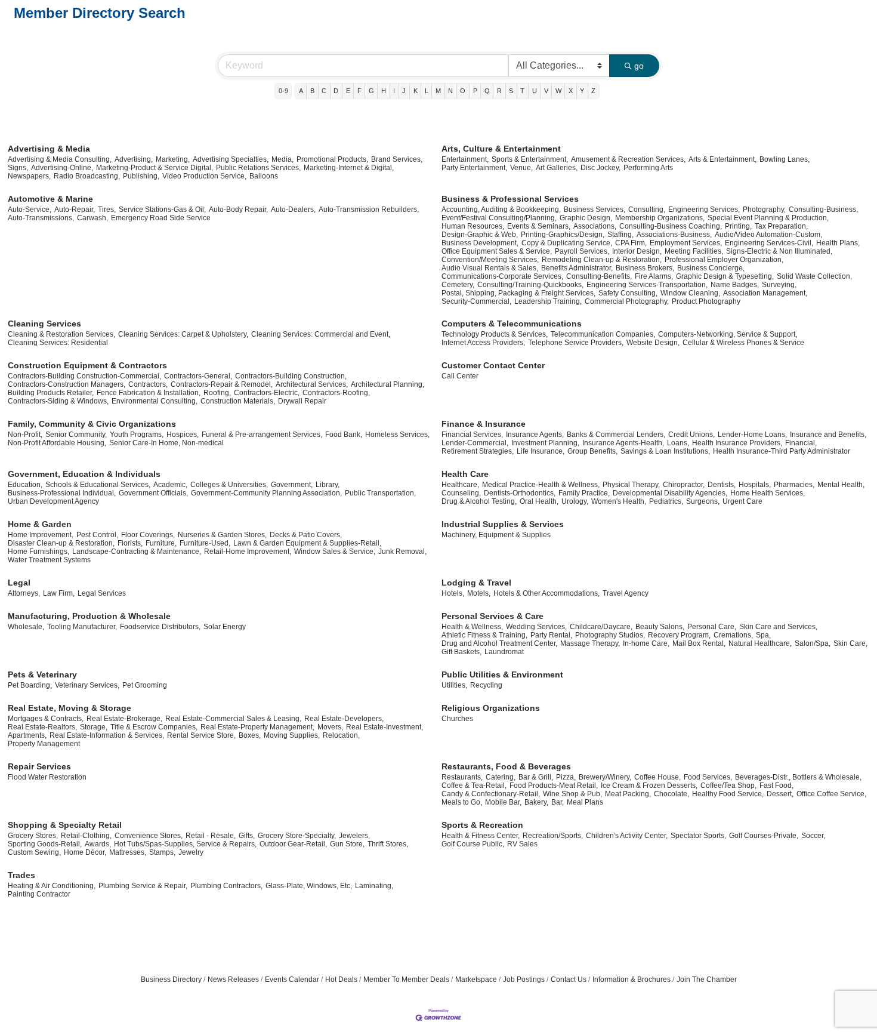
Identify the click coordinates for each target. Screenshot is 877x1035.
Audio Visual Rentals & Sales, (489, 268)
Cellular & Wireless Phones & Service (743, 342)
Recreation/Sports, (553, 835)
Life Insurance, (540, 451)
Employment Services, (686, 243)
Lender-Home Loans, (752, 434)
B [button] (312, 90)
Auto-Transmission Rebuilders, (369, 209)
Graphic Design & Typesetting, (725, 276)
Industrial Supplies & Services (502, 524)
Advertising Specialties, (230, 159)
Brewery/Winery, (605, 777)
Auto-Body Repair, (238, 209)
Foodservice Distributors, (160, 627)
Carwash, (92, 218)
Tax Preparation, (781, 226)
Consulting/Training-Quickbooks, (530, 285)
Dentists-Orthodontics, (519, 493)
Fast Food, (776, 785)
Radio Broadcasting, (87, 176)
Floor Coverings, (148, 535)
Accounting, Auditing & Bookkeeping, (501, 209)
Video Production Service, (204, 176)
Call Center (459, 376)
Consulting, (646, 209)
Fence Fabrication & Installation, (148, 393)
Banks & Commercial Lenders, (616, 434)
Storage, (93, 727)
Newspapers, (29, 176)
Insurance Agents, (535, 434)
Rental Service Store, (201, 735)
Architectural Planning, (387, 384)
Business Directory (171, 979)
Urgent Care (742, 501)
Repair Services (39, 766)
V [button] (546, 90)
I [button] (394, 90)
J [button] (404, 90)
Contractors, (148, 384)
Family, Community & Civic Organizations (92, 424)
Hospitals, (755, 484)
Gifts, (247, 835)
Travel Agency (626, 593)
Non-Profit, (25, 434)
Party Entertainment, (474, 168)
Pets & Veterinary (42, 674)
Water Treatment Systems (49, 560)
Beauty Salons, (659, 627)
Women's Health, (618, 501)
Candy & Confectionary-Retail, (490, 794)
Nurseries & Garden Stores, (222, 535)
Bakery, (536, 802)
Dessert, (780, 794)
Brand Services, (396, 159)
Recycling (486, 685)
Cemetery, (457, 285)
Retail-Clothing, (86, 835)
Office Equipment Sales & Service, (496, 251)
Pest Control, (97, 535)
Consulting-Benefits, (599, 276)
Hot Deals (341, 979)
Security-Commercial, (476, 301)
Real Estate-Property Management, (257, 727)
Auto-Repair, (74, 209)
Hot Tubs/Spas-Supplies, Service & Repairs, (185, 844)
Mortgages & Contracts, (46, 718)
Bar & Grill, (535, 777)
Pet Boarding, (30, 685)
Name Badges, (735, 285)
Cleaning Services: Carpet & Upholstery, (183, 334)
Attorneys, (24, 593)
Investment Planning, (545, 443)
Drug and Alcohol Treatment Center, (499, 643)
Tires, (107, 209)
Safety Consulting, (627, 293)
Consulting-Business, (823, 209)
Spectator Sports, (698, 835)
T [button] (522, 90)
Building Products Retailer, (51, 393)
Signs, (18, 168)
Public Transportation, (380, 493)
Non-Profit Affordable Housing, (57, 443)
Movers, (330, 727)
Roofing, (217, 393)
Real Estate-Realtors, (42, 727)
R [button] (499, 90)
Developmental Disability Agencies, (670, 493)
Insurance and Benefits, (828, 434)
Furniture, (161, 543)
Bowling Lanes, (784, 159)
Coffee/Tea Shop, (728, 785)
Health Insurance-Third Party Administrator (781, 451)
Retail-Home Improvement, (247, 551)
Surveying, (779, 285)
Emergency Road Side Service (161, 218)
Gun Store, (347, 844)
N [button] (450, 90)
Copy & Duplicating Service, (566, 243)
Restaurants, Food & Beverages (506, 766)
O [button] (462, 90)
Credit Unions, (691, 434)
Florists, (130, 543)
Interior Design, (637, 251)
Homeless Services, (397, 434)
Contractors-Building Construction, (291, 376)
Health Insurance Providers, (737, 443)
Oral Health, (539, 501)
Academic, (170, 484)
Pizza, (566, 777)
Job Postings (524, 979)
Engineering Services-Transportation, (647, 285)
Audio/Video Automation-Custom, (768, 234)
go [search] (639, 65)
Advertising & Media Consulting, (60, 159)
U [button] (534, 90)
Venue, (521, 168)
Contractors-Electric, (266, 393)
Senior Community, (76, 434)
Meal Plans (585, 802)
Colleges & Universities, (229, 484)
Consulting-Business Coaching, (670, 226)
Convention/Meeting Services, (490, 259)
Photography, (764, 209)
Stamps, (162, 852)
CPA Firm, (631, 243)
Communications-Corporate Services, (502, 276)
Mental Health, (840, 484)
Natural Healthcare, (760, 643)
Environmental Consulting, (154, 401)
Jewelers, (354, 835)
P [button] (475, 90)
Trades (21, 875)
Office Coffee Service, (831, 794)
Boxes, (250, 735)
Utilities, (454, 685)
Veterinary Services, (87, 685)
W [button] (558, 90)
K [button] (415, 90)
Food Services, (708, 777)
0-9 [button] (283, 90)
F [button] (359, 90)
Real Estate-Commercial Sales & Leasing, (233, 718)
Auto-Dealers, (293, 209)
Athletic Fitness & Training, (484, 635)
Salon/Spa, (812, 643)
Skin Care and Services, (778, 627)
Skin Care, (850, 643)
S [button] (511, 90)
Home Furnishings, (38, 551)
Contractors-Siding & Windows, (58, 401)
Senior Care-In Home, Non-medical (166, 443)
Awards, (98, 844)
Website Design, (653, 342)
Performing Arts (648, 168)
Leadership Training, (548, 301)
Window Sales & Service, (334, 551)
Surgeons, (702, 501)
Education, (25, 484)
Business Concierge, (711, 268)
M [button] (438, 90)
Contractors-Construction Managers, (66, 384)
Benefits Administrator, (577, 268)
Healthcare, (460, 484)
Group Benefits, (592, 451)
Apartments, (27, 735)
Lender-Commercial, (474, 443)
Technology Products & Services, (494, 334)
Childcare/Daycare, (601, 627)
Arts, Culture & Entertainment (501, 148)
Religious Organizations (490, 708)
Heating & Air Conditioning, (51, 886)
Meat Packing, (628, 794)
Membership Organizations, (660, 218)
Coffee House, (657, 777)
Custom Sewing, (34, 852)
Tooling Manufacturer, (82, 627)
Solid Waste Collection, (814, 276)
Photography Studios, (610, 635)
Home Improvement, (40, 535)
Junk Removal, (402, 551)
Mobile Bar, (503, 802)
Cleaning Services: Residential (58, 342)
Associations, (594, 226)
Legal (19, 582)
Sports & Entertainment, (530, 159)
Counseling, (461, 493)
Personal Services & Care (492, 616)
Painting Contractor (39, 894)
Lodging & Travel (476, 582)
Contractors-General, (198, 376)
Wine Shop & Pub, (572, 794)
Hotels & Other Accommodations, (546, 593)
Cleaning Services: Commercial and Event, (320, 334)
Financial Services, (472, 434)
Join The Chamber (707, 979)
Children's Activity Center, (627, 835)
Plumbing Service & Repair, (142, 886)
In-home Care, (646, 643)
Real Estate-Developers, (344, 718)
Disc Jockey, (600, 168)
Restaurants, (462, 777)
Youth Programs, (136, 434)
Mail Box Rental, (698, 643)
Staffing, (620, 234)
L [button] (426, 90)
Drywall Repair (302, 401)
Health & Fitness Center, (480, 835)
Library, (327, 484)
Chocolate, (671, 794)
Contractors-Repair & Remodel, (222, 384)
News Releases (233, 979)
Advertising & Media (49, 148)
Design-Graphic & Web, (479, 234)
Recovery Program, (679, 635)
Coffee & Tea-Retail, (474, 785)
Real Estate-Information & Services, (107, 735)
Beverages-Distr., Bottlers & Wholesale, (798, 777)
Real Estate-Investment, (384, 727)
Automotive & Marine (50, 199)
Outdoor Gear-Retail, (293, 844)
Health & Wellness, (472, 627)
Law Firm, (59, 593)
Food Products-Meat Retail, (553, 785)
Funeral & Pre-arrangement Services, (262, 434)
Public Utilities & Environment (502, 674)
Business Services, (594, 209)
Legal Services (102, 593)
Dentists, (722, 484)
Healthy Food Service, (728, 794)
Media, (282, 159)
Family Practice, (584, 493)
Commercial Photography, (627, 301)
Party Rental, (551, 635)
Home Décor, (85, 852)
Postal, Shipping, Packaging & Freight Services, (518, 293)
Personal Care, (711, 627)
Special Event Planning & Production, (768, 218)
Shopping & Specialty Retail (65, 825)
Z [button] (593, 90)
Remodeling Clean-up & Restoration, (602, 259)
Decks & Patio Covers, (306, 535)
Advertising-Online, (62, 168)
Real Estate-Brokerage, (124, 718)
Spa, (763, 635)
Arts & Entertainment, (722, 159)
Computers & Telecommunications (511, 323)
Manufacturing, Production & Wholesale (89, 616)
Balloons (263, 176)
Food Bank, (343, 434)
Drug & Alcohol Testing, (479, 501)
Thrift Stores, (388, 844)
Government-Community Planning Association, (266, 493)
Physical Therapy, (631, 484)
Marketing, (173, 159)
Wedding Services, (536, 627)
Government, (292, 484)
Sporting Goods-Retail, (45, 844)
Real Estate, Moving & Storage (69, 708)
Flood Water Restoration (47, 777)
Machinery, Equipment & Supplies (496, 535)
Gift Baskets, (461, 652)
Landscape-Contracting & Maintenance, (136, 551)
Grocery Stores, (33, 835)
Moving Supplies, (292, 735)
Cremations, (733, 635)
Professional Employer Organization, (724, 259)
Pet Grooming (144, 685)
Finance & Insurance (483, 424)
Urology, (574, 501)
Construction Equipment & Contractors (87, 365)
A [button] (301, 90)
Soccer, (813, 835)
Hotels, (452, 593)
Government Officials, (153, 493)
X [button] (571, 90)
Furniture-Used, (205, 543)
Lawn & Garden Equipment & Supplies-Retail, (307, 543)
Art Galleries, (557, 168)
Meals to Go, (461, 802)
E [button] (348, 90)
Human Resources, (472, 226)
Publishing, (141, 176)
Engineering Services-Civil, (769, 243)
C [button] (324, 90)
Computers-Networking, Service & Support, (727, 334)
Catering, (500, 777)
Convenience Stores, (149, 835)
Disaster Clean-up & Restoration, (61, 543)
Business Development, (479, 243)
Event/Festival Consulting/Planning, (499, 218)
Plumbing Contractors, (226, 886)
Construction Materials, (237, 401)
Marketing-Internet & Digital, (349, 168)
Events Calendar (292, 979)
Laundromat (504, 652)
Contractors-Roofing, (336, 393)
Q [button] (487, 90)
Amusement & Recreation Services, (628, 159)
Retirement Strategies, (477, 451)
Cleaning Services (44, 323)
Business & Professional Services (510, 199)
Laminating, (374, 886)
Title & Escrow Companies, (153, 727)
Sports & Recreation (482, 825)
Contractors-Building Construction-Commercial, (84, 376)
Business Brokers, (645, 268)
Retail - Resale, (211, 835)
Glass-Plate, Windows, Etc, (308, 886)
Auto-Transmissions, (41, 218)
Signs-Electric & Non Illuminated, (779, 251)
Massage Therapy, (590, 643)
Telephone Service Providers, (575, 342)
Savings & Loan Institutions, (665, 451)
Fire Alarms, (654, 276)
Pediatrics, (666, 501)
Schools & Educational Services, (97, 484)
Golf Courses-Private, (763, 835)
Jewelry (190, 852)
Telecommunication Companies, (603, 334)
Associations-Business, (674, 234)
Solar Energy (224, 627)
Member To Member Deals (406, 979)
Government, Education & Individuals (84, 474)
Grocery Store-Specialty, (297, 835)
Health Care (465, 474)
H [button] (383, 90)
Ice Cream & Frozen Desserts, (649, 785)
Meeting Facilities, (694, 251)
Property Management (44, 744)
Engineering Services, (704, 209)
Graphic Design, (586, 218)
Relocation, (341, 735)
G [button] (371, 90)
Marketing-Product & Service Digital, (154, 168)
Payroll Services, (582, 251)
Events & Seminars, (538, 226)
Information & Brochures (631, 979)
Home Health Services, (767, 493)
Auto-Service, (29, 209)
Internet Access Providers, (483, 342)
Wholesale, (26, 627)
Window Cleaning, (690, 293)
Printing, (738, 226)
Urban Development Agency (53, 501)
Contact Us (568, 979)
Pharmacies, (794, 484)
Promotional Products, (332, 159)
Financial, (801, 443)
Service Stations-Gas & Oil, (162, 209)
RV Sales (522, 844)
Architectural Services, (312, 384)
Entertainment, (465, 159)
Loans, (678, 443)
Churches (457, 718)
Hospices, (182, 434)
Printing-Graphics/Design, (562, 234)
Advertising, (134, 159)
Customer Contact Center (493, 365)
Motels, (478, 593)
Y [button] (582, 90)
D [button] (335, 90)
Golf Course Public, (472, 844)
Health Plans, (838, 243)
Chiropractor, (684, 484)
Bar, (557, 802)
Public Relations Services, (258, 168)
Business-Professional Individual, (62, 493)
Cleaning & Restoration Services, (61, 334)
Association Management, (765, 293)
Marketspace (476, 979)
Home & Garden (40, 524)
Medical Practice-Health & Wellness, (541, 484)
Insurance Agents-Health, (623, 443)
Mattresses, (127, 852)
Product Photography (706, 301)
